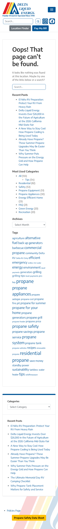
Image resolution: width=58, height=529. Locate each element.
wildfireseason (31, 374)
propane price (33, 321)
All (20, 175)
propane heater (18, 321)
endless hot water (34, 263)
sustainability (20, 369)
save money (36, 360)
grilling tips (18, 275)
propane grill (34, 317)
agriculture (18, 238)
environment (32, 267)
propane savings (22, 331)
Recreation (24, 212)
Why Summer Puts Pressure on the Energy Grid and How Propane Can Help (29, 469)
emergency (19, 262)
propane (25, 281)
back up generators (30, 243)
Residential (24, 183)
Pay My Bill (40, 28)
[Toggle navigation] (52, 9)
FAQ (21, 204)
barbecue (18, 248)
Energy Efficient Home (31, 197)
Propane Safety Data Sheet (29, 517)
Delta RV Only (22, 258)
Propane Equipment (29, 190)
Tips (27, 179)
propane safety (25, 326)
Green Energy (26, 208)
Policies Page (14, 510)
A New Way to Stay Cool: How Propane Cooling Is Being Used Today (32, 132)
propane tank (33, 343)
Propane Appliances (29, 194)
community (31, 253)
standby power (20, 365)
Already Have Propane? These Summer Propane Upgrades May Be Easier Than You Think (29, 457)
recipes (31, 347)
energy (17, 267)
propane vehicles (19, 348)
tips (22, 374)
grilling (37, 272)
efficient (34, 258)
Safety (22, 186)
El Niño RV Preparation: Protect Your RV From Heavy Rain (31, 103)
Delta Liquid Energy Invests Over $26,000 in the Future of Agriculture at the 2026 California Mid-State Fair (32, 117)
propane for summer (33, 303)
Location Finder (20, 28)
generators (26, 271)
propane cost (27, 299)
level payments (32, 276)
